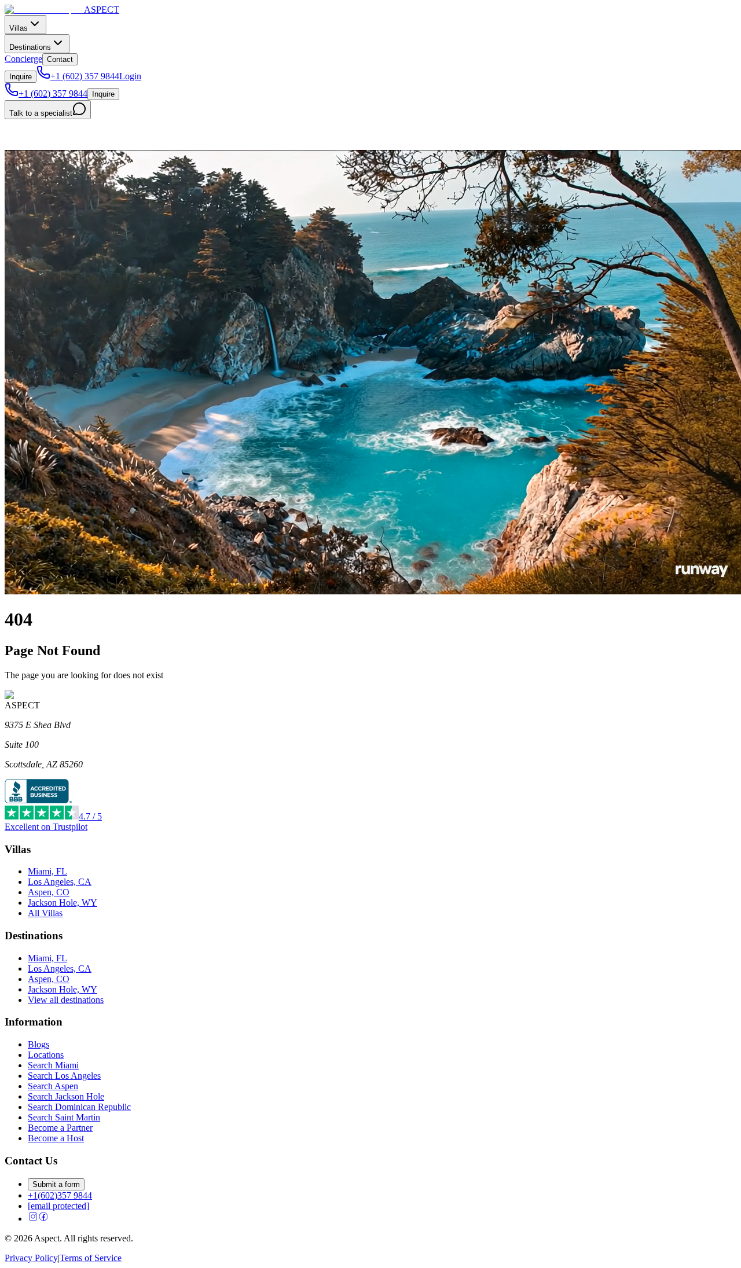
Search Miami (53, 1065)
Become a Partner (60, 1128)
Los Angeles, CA (59, 882)
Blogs (38, 1044)
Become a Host (56, 1138)
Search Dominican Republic (79, 1107)
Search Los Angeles (64, 1075)
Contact (60, 59)
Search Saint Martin (64, 1117)
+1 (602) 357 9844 (84, 76)
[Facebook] (43, 1218)
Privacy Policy (31, 1258)
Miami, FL (47, 871)
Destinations (30, 47)
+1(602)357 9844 (60, 1195)
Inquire (20, 76)
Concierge (23, 59)
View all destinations (66, 1000)
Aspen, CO (48, 892)
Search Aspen (53, 1086)
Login (130, 76)
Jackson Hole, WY (62, 902)
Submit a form (56, 1184)
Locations (46, 1055)
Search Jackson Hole (66, 1096)
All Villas (45, 913)
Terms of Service (91, 1258)
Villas (18, 28)
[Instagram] (33, 1218)
